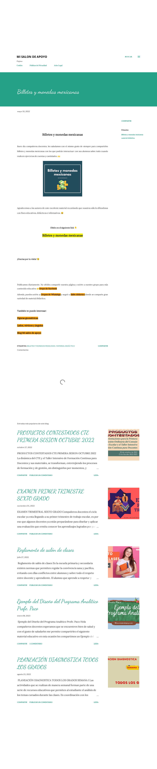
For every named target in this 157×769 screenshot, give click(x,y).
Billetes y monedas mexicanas (132, 135)
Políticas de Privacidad (38, 65)
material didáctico (128, 138)
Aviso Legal (58, 65)
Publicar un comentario (40, 475)
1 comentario (35, 644)
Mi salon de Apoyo (32, 57)
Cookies (19, 65)
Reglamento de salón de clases (45, 550)
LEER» (96, 475)
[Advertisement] (44, 7)
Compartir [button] (126, 121)
